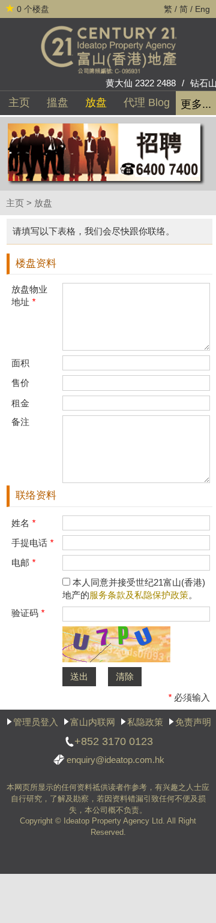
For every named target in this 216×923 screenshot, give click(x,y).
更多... (196, 104)
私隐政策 (145, 722)
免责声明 (193, 722)
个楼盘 (33, 9)
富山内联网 (92, 722)
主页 (19, 102)
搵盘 (57, 102)
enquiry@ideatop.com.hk (115, 760)
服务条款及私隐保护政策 (138, 595)
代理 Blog (147, 102)
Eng (202, 9)
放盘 (96, 102)
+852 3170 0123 (113, 741)
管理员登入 (35, 722)
